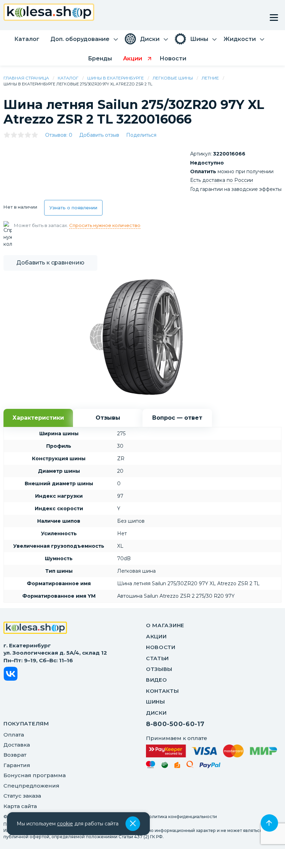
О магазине (165, 625)
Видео (156, 679)
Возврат (14, 754)
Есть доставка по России (221, 180)
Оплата (13, 734)
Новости (161, 647)
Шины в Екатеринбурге (115, 78)
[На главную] (35, 629)
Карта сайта (20, 806)
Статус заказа (22, 795)
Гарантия (16, 765)
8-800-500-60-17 (175, 724)
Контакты (162, 691)
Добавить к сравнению (50, 262)
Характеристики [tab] (38, 417)
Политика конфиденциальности (181, 816)
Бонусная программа (34, 775)
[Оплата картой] (211, 751)
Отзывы (159, 669)
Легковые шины (173, 78)
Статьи (157, 658)
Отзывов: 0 (58, 135)
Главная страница (26, 78)
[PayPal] (210, 767)
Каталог (68, 78)
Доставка (16, 744)
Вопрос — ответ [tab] (177, 417)
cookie (65, 824)
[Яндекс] (177, 766)
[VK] (10, 675)
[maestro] (150, 766)
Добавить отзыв (99, 135)
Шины (155, 701)
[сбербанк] (164, 766)
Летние (210, 78)
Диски (156, 712)
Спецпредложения (31, 785)
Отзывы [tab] (108, 417)
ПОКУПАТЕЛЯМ (26, 723)
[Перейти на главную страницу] (49, 13)
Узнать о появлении (73, 207)
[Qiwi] (190, 766)
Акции (156, 636)
